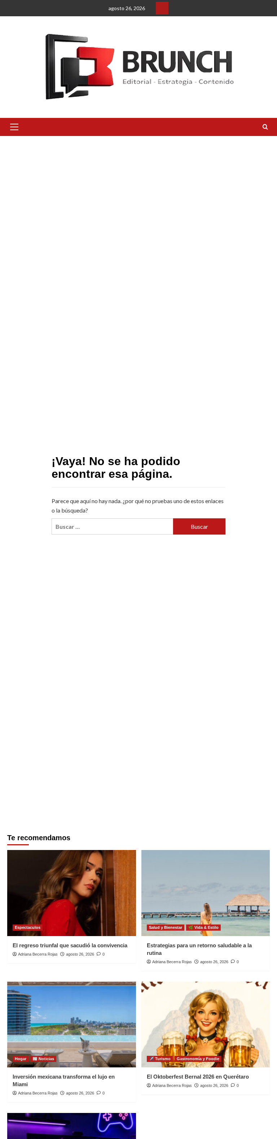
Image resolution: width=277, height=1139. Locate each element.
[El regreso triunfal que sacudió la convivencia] (71, 893)
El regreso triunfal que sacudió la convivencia (70, 945)
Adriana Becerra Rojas (38, 954)
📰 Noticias (43, 1059)
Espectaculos (27, 927)
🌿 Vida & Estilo (203, 927)
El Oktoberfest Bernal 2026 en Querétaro (198, 1077)
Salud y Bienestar (165, 927)
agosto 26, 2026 (80, 954)
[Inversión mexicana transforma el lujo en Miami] (71, 1025)
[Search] (265, 127)
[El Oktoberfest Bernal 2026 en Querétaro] (205, 1025)
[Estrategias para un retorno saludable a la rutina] (205, 893)
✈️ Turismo (160, 1059)
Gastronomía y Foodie (198, 1059)
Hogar (20, 1059)
